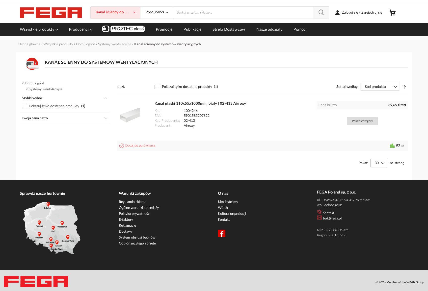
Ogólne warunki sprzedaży (139, 208)
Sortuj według (347, 87)
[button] (138, 146)
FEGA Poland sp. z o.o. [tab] (336, 192)
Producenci (79, 29)
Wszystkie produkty (37, 29)
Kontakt (224, 219)
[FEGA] (51, 13)
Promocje (164, 29)
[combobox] (251, 12)
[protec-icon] (123, 29)
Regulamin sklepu (132, 202)
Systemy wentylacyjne (115, 44)
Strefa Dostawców (229, 29)
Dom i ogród (86, 44)
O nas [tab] (223, 193)
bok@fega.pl (332, 218)
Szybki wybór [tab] (32, 98)
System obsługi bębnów (137, 237)
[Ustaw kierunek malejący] (404, 87)
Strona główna (29, 44)
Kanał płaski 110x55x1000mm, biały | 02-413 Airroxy (200, 103)
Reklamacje (127, 225)
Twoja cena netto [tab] (35, 118)
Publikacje (192, 29)
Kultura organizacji (232, 214)
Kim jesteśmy (228, 202)
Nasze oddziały (269, 29)
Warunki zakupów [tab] (135, 193)
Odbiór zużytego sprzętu (137, 243)
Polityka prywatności (134, 214)
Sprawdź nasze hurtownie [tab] (42, 193)
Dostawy (126, 231)
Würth (223, 208)
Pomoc (300, 29)
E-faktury (126, 219)
